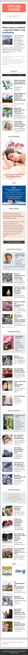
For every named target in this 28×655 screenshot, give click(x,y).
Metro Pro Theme (13, 651)
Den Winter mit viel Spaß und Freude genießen (19, 464)
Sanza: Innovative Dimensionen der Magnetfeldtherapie (20, 82)
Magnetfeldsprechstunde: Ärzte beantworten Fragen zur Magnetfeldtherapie (20, 97)
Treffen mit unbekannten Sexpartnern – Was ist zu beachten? (18, 522)
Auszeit (10, 59)
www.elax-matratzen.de (14, 496)
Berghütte (14, 59)
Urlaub (15, 61)
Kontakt (20, 642)
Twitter (19, 75)
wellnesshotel (5, 63)
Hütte (22, 59)
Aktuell (10, 56)
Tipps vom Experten (14, 8)
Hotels (19, 59)
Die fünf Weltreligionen (19, 357)
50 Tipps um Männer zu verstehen (18, 508)
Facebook (8, 75)
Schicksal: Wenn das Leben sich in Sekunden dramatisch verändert (19, 290)
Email (4, 236)
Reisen (7, 58)
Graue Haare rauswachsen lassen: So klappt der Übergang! (19, 123)
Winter (19, 63)
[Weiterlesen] (7, 268)
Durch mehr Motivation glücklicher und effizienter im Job (19, 611)
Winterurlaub (5, 64)
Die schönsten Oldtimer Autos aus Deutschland (19, 370)
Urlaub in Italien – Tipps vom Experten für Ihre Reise (20, 551)
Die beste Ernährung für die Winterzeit (19, 476)
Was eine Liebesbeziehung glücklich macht (19, 623)
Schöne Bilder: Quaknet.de (14, 494)
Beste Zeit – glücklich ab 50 (19, 597)
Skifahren (13, 60)
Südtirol (18, 60)
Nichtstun (4, 60)
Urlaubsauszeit (21, 61)
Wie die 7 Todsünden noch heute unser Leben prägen (19, 276)
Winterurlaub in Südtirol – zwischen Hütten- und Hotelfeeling (13, 30)
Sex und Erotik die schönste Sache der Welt (19, 436)
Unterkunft (10, 61)
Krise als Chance (19, 396)
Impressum (4, 642)
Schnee (9, 60)
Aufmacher (14, 56)
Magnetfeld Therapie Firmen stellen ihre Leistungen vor (19, 110)
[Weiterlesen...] (17, 90)
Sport (10, 58)
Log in (16, 652)
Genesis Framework (21, 651)
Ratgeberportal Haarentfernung (14, 497)
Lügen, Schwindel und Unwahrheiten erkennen (20, 383)
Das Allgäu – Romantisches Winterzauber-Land (18, 450)
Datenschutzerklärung (12, 234)
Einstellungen (5, 643)
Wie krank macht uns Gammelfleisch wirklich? (19, 304)
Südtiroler (4, 61)
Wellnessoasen (13, 63)
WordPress (12, 652)
